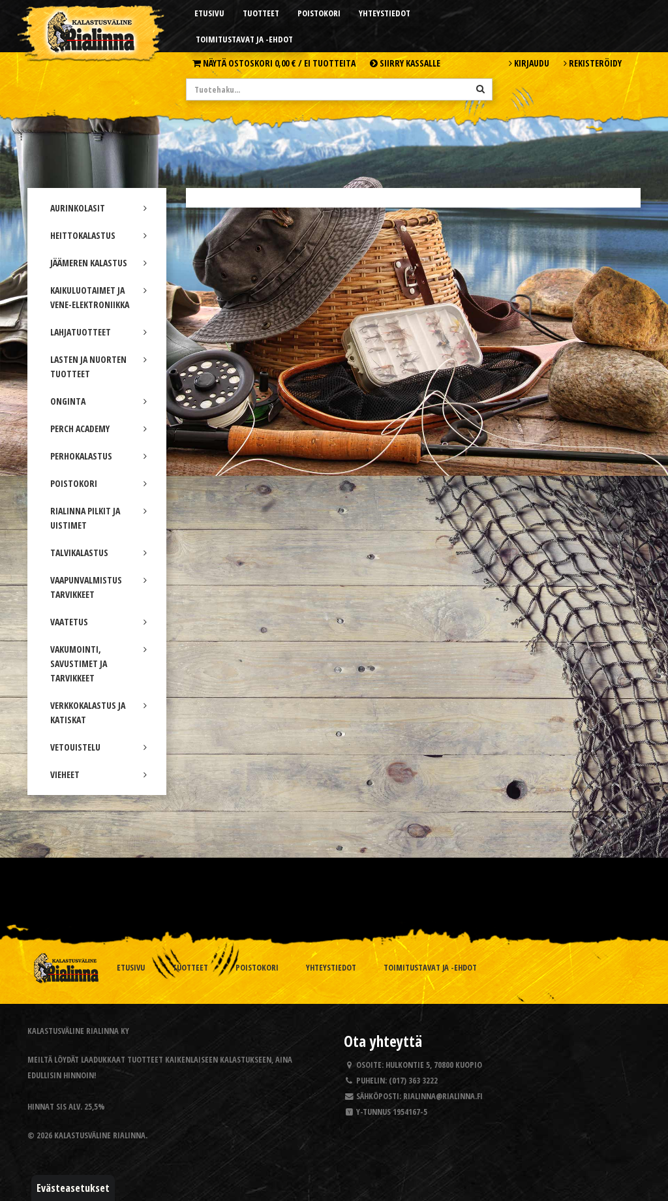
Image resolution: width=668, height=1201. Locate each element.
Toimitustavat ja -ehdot (244, 39)
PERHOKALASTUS (81, 456)
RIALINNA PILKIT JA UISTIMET (85, 518)
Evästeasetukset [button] (73, 1188)
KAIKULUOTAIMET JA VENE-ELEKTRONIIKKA (89, 297)
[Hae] (480, 88)
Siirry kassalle (409, 63)
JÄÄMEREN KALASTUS (88, 263)
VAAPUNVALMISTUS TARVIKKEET (86, 587)
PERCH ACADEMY (80, 428)
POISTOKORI (73, 483)
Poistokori (319, 13)
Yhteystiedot (384, 13)
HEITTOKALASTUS (82, 235)
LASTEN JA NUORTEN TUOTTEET (88, 366)
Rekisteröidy (594, 63)
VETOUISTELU (75, 747)
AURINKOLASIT (77, 208)
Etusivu (209, 13)
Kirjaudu (530, 63)
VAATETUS (69, 622)
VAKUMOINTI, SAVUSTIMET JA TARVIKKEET (78, 663)
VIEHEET (65, 774)
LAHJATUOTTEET (80, 332)
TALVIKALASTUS (79, 552)
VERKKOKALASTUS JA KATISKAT (87, 712)
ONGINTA (67, 401)
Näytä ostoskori (278, 63)
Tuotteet (261, 13)
